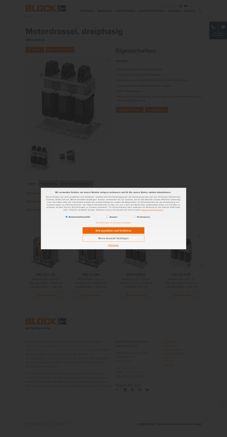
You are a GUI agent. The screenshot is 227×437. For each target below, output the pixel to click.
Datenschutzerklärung (152, 210)
